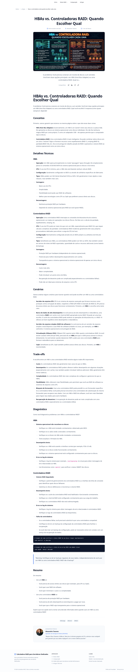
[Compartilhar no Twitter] (68, 85)
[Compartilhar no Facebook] (75, 85)
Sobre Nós (91, 656)
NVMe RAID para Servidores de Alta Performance (66, 661)
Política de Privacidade (111, 669)
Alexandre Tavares (72, 28)
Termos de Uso (120, 669)
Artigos (82, 2)
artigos (23, 9)
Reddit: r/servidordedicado (96, 659)
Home (17, 9)
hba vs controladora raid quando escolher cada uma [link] (42, 9)
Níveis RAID (63, 2)
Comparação (73, 2)
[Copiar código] (102, 538)
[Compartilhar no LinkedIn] (72, 85)
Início (55, 2)
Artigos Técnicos (57, 663)
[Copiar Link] (78, 85)
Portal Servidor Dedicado (95, 661)
